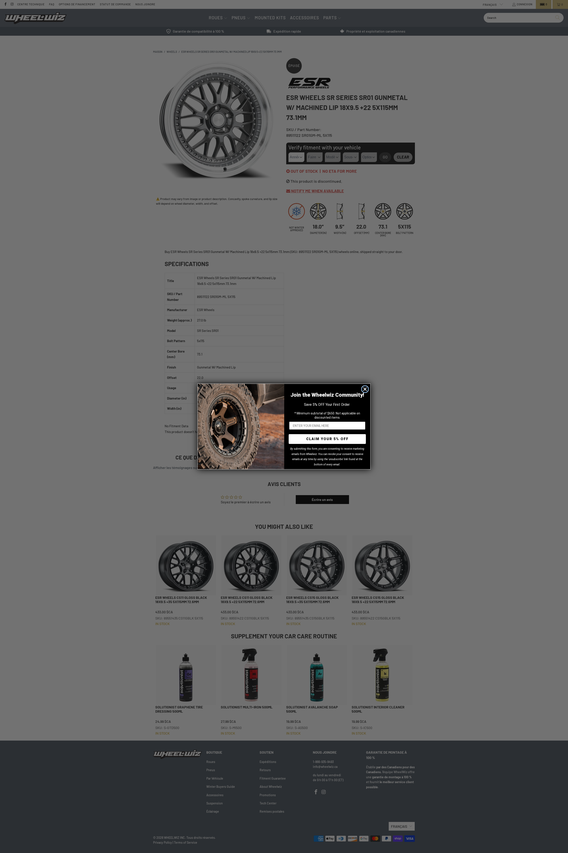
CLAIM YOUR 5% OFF (327, 439)
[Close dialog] (365, 389)
